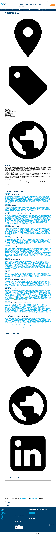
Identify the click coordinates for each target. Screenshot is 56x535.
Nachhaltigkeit (21, 6)
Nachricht (6, 488)
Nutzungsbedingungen (33, 498)
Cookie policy (42, 533)
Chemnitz (6, 9)
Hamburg (34, 9)
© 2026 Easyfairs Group (13, 533)
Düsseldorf (12, 9)
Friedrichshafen (18, 9)
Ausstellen (21, 4)
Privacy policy (36, 533)
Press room (19, 533)
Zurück (7, 505)
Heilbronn (39, 9)
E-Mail (6, 484)
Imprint (46, 533)
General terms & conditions (29, 533)
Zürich (54, 9)
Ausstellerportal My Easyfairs (41, 1)
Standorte (26, 4)
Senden (7, 502)
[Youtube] (34, 518)
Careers (23, 533)
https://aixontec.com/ (8, 163)
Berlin (2, 9)
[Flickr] (31, 518)
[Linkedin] (29, 518)
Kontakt (34, 4)
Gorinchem (25, 9)
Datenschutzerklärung (23, 498)
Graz (30, 9)
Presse (31, 4)
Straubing (45, 9)
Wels (50, 9)
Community (39, 4)
